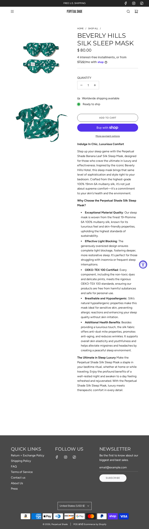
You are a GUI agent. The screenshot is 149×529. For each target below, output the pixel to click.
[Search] (128, 11)
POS (75, 524)
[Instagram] (134, 3)
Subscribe (113, 478)
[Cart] (136, 11)
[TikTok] (142, 3)
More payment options (108, 136)
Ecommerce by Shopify (95, 524)
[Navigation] (12, 11)
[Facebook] (126, 3)
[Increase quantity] (95, 85)
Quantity (84, 78)
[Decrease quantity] (81, 85)
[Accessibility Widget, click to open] (143, 265)
